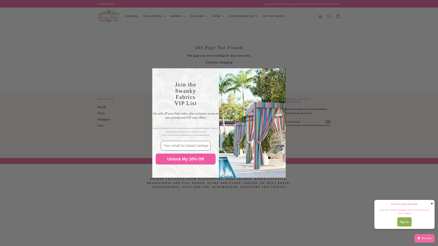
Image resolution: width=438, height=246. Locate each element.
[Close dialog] (281, 72)
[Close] (432, 204)
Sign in (404, 221)
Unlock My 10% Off (185, 159)
